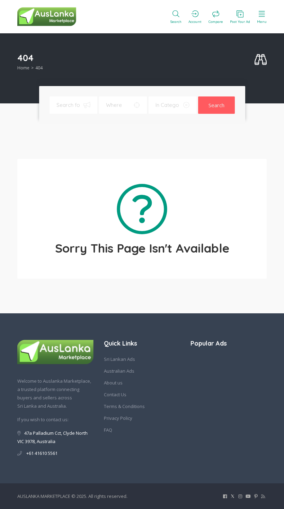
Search (216, 105)
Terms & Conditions (124, 406)
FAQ (108, 430)
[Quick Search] (261, 59)
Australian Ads (119, 371)
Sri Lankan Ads (119, 359)
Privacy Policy (118, 418)
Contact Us (115, 394)
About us (113, 383)
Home (23, 68)
